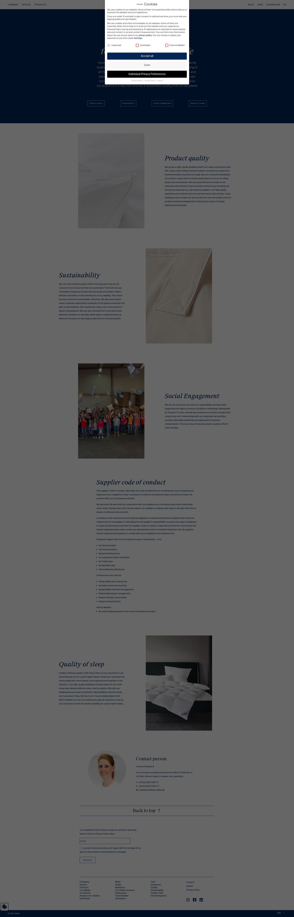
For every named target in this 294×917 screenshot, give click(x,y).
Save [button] (147, 65)
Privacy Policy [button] (150, 81)
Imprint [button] (160, 81)
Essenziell (116, 45)
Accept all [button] (147, 56)
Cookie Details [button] (137, 81)
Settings (138, 38)
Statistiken (145, 45)
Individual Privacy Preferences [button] (147, 74)
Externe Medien (177, 45)
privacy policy (145, 35)
